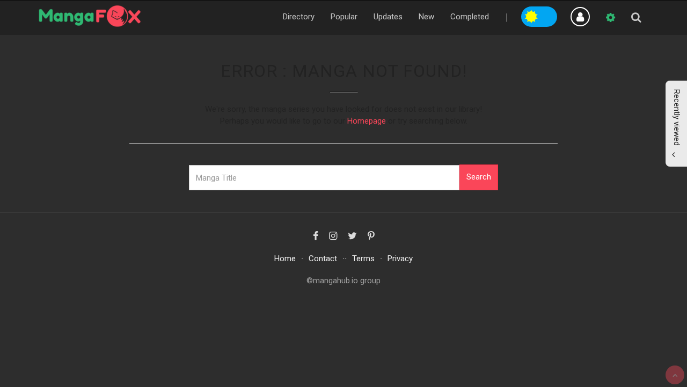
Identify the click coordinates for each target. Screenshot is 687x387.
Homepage (366, 121)
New (426, 17)
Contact (323, 258)
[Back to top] (675, 375)
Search (478, 177)
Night (548, 15)
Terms (363, 258)
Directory (299, 17)
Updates (388, 17)
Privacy (400, 258)
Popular (344, 17)
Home (285, 258)
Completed (469, 17)
